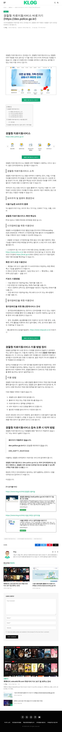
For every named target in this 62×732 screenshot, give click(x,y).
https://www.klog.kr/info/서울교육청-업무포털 (23, 515)
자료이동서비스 (38, 538)
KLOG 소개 (7, 722)
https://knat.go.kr (23, 254)
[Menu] (5, 2)
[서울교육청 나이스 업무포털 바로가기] (31, 525)
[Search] (57, 2)
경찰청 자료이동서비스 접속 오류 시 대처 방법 (19, 124)
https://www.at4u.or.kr (14, 252)
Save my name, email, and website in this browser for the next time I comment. (28, 632)
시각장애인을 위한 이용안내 (16, 115)
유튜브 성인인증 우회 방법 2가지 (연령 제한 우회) (28, 701)
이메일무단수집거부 (52, 722)
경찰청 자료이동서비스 (13, 109)
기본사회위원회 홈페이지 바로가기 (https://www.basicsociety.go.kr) (44, 584)
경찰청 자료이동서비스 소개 (16, 111)
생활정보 (6, 11)
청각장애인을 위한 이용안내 (17, 116)
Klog (6, 27)
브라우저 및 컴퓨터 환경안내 (16, 113)
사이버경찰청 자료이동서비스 (25, 538)
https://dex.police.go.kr (15, 137)
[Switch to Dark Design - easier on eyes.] (55, 2)
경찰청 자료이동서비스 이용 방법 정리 (17, 119)
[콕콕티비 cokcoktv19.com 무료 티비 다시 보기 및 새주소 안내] (17, 574)
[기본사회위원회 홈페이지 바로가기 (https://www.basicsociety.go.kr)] (45, 574)
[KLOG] (31, 2)
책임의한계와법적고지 (28, 722)
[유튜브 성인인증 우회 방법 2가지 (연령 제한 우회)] (8, 703)
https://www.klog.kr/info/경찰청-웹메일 (20, 492)
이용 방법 (12, 122)
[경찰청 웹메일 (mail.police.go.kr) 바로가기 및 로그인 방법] (31, 503)
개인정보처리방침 (16, 722)
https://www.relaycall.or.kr (40, 330)
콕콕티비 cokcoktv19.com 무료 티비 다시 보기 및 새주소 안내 (16, 584)
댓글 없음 (35, 27)
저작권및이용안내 (40, 722)
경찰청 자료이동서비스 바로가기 (31, 100)
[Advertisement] (31, 42)
